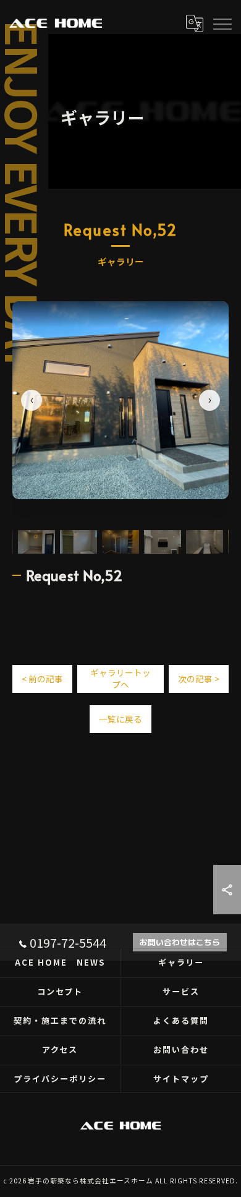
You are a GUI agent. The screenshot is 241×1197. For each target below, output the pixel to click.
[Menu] (222, 22)
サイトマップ (181, 1078)
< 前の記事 (42, 678)
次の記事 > (198, 678)
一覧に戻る (120, 719)
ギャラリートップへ (120, 678)
